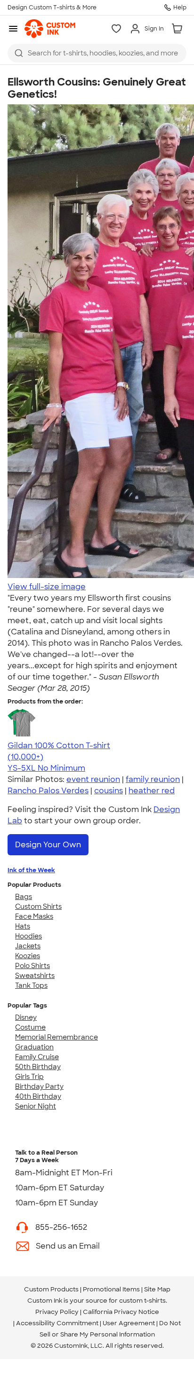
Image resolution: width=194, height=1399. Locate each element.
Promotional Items (111, 1289)
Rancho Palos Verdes (48, 791)
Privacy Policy (57, 1312)
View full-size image (47, 587)
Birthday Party (39, 1086)
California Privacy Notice (121, 1312)
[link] (49, 28)
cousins (108, 791)
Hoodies (28, 936)
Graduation (34, 1047)
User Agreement (129, 1323)
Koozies (27, 956)
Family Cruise (37, 1057)
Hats (22, 926)
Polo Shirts (32, 965)
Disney (26, 1017)
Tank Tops (31, 985)
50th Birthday (38, 1067)
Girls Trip (29, 1076)
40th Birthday (38, 1096)
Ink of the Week (31, 870)
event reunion (93, 779)
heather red (152, 791)
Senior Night (35, 1106)
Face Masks (34, 916)
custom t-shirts (142, 1301)
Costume (30, 1027)
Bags (23, 896)
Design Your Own (48, 845)
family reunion (153, 779)
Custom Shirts (38, 906)
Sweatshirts (35, 975)
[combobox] (97, 53)
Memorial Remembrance (56, 1037)
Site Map (157, 1289)
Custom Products (51, 1289)
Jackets (27, 946)
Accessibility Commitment (57, 1323)
